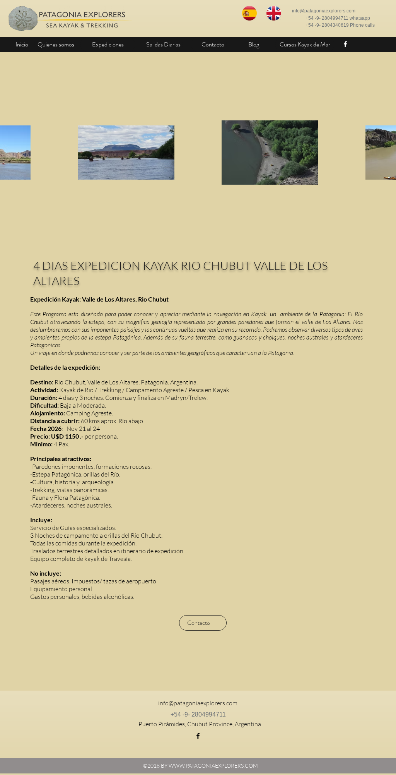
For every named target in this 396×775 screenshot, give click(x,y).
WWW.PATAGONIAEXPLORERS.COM (213, 765)
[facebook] (345, 44)
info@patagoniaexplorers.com (323, 11)
